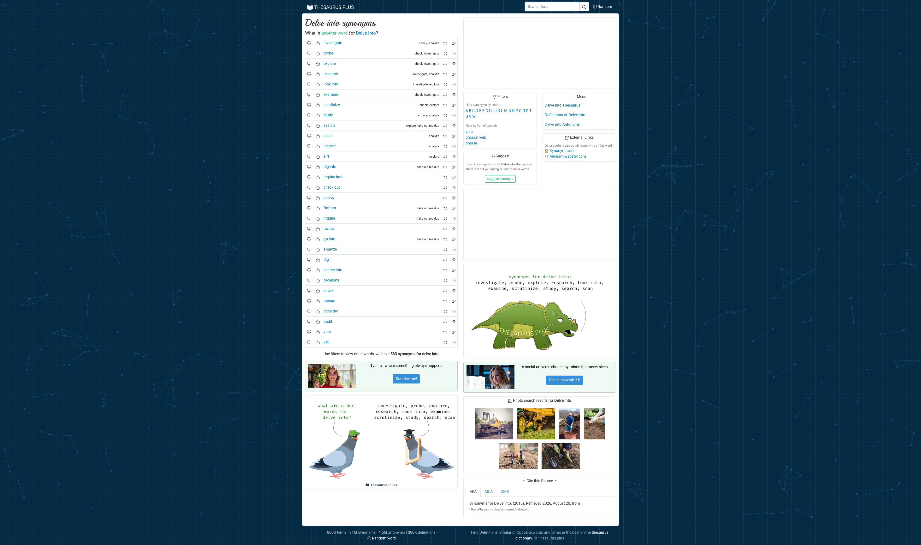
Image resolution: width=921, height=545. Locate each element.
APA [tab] (473, 491)
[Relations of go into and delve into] (453, 237)
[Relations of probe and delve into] (453, 51)
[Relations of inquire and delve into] (453, 216)
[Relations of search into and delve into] (453, 268)
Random (604, 6)
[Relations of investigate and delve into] (453, 41)
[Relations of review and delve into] (453, 227)
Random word (383, 538)
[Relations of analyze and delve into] (453, 247)
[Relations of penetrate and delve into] (453, 278)
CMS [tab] (505, 491)
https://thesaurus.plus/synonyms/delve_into (499, 509)
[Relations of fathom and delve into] (453, 206)
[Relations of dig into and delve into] (453, 165)
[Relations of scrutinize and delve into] (453, 103)
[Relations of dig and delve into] (453, 258)
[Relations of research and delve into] (453, 72)
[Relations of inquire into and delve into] (453, 175)
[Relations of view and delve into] (453, 330)
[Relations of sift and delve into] (453, 154)
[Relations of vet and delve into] (453, 340)
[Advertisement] (540, 53)
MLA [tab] (489, 491)
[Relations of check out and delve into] (453, 185)
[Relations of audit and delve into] (453, 319)
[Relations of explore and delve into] (453, 62)
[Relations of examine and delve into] (453, 92)
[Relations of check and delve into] (453, 289)
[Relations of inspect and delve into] (453, 144)
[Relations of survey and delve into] (453, 196)
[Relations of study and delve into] (453, 113)
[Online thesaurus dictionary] (330, 7)
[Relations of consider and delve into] (453, 309)
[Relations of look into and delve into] (453, 82)
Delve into (366, 33)
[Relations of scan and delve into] (453, 134)
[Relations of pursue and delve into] (453, 299)
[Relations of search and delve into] (453, 123)
